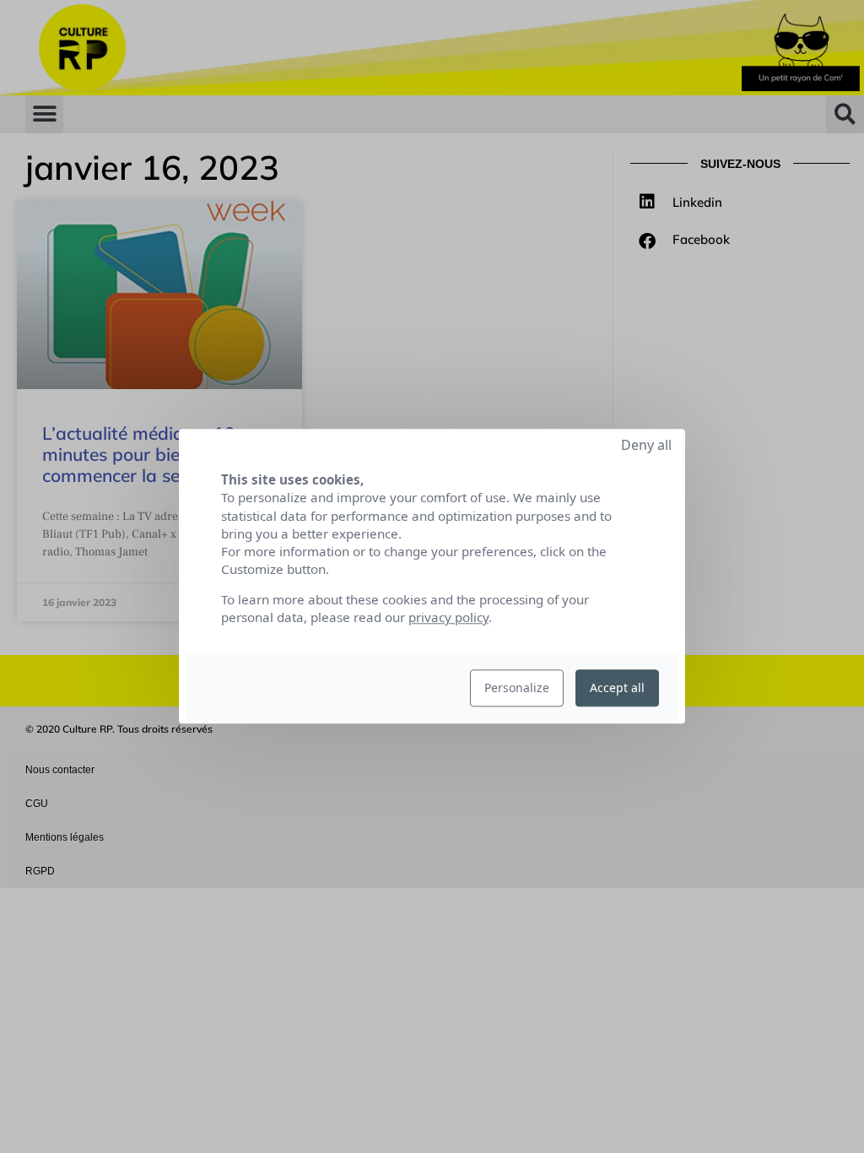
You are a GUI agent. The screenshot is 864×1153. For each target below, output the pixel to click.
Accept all (617, 688)
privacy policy (448, 617)
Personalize (516, 688)
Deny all (646, 445)
